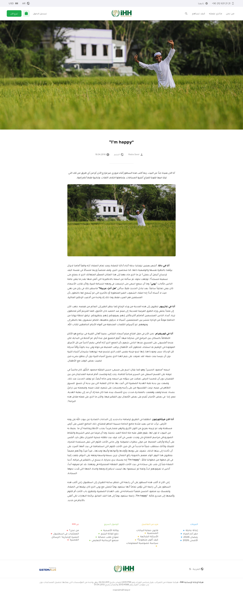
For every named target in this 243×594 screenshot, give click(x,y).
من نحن (230, 13)
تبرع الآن (14, 13)
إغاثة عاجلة (192, 530)
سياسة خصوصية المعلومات (142, 543)
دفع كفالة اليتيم (110, 533)
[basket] (26, 13)
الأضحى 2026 (190, 540)
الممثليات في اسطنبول (66, 533)
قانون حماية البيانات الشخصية (147, 531)
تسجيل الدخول (40, 13)
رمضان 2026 (190, 537)
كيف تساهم (198, 13)
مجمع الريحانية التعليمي (105, 540)
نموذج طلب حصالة (108, 537)
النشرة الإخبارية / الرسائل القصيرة (65, 538)
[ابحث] (186, 13)
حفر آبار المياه (190, 533)
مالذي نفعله (215, 13)
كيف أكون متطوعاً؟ (147, 539)
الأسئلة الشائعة (149, 536)
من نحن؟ (74, 530)
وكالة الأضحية (111, 530)
